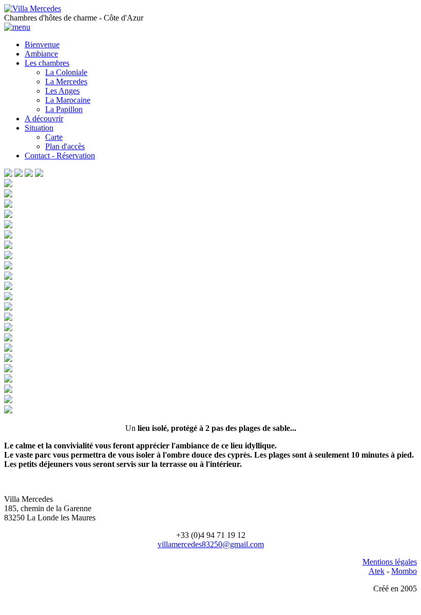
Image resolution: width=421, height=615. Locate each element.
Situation (39, 127)
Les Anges (62, 90)
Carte (54, 137)
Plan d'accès (65, 146)
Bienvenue (42, 44)
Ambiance (41, 53)
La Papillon (64, 109)
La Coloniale (66, 72)
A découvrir (44, 118)
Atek (377, 571)
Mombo (404, 571)
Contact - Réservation (60, 155)
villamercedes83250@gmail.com (211, 544)
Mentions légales (389, 561)
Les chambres (47, 63)
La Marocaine (67, 100)
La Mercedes (66, 81)
